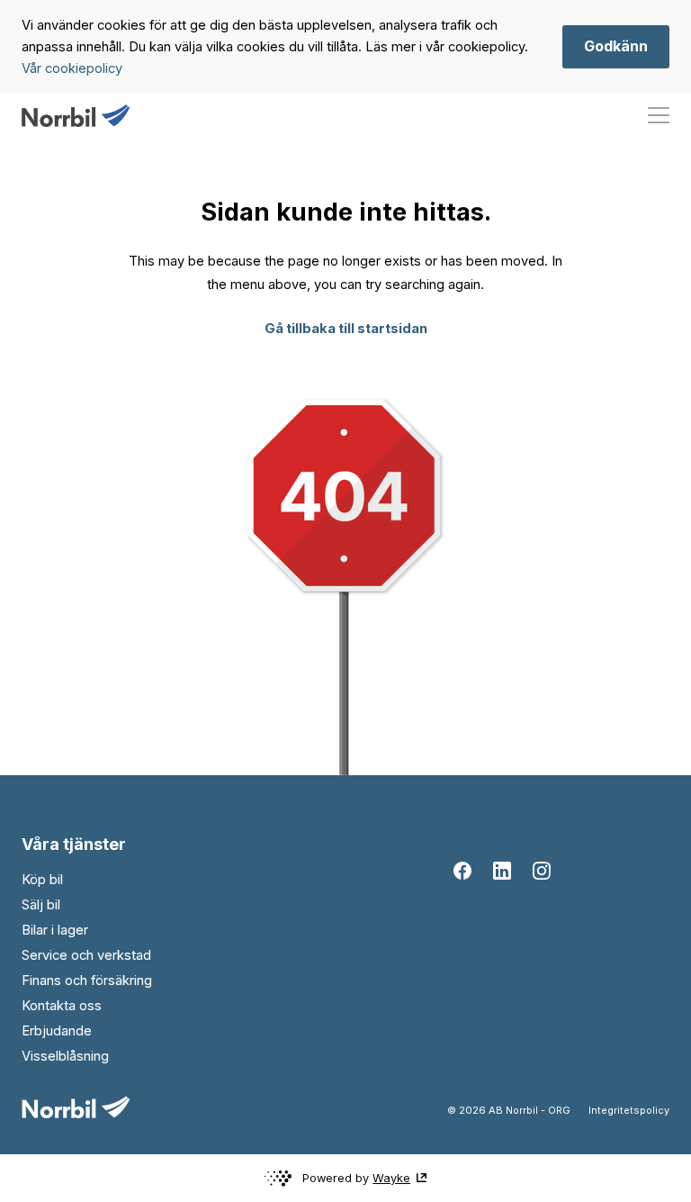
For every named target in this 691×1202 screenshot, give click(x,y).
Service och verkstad (86, 955)
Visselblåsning (65, 1056)
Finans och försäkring (87, 980)
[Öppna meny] (659, 115)
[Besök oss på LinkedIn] (502, 871)
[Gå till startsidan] (76, 115)
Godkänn (616, 46)
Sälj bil (41, 905)
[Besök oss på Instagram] (542, 871)
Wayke (391, 1178)
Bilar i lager (55, 930)
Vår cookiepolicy (72, 68)
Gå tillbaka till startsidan (346, 329)
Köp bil (42, 880)
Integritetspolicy (628, 1110)
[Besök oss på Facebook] (462, 871)
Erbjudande (57, 1031)
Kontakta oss (62, 1006)
